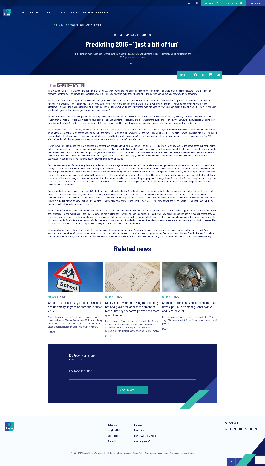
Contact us (255, 3)
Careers (74, 12)
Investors (87, 12)
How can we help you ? (80, 371)
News (64, 12)
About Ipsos (103, 12)
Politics (118, 35)
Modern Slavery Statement (168, 453)
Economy (109, 297)
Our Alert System (188, 453)
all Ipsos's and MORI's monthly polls (70, 129)
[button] (189, 3)
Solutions (28, 12)
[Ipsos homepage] (7, 12)
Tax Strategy (150, 453)
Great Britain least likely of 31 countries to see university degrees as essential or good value (75, 307)
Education (53, 297)
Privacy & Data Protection (120, 453)
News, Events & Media (145, 435)
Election (146, 35)
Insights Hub (43, 12)
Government (132, 35)
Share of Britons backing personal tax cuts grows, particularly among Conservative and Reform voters (189, 307)
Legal (106, 453)
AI (54, 12)
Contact (112, 441)
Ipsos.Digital (232, 3)
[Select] (197, 3)
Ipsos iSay (209, 3)
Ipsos (50, 25)
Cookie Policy (138, 453)
